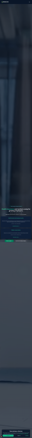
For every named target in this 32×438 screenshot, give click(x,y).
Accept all (8, 435)
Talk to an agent (9, 240)
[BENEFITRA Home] (5, 2)
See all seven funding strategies (21, 240)
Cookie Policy (26, 433)
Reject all (19, 435)
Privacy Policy (21, 433)
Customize (26, 435)
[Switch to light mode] (29, 2)
